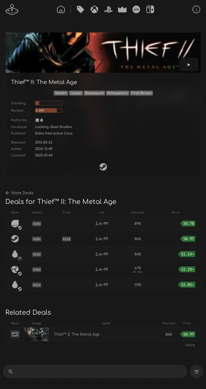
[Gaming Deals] (80, 9)
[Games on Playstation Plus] (108, 9)
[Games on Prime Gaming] (122, 9)
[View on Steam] (103, 167)
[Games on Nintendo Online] (150, 9)
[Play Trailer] (188, 64)
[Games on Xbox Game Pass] (94, 9)
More (190, 345)
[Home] (61, 9)
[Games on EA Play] (136, 9)
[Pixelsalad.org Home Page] (12, 9)
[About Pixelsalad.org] (196, 9)
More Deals (23, 193)
